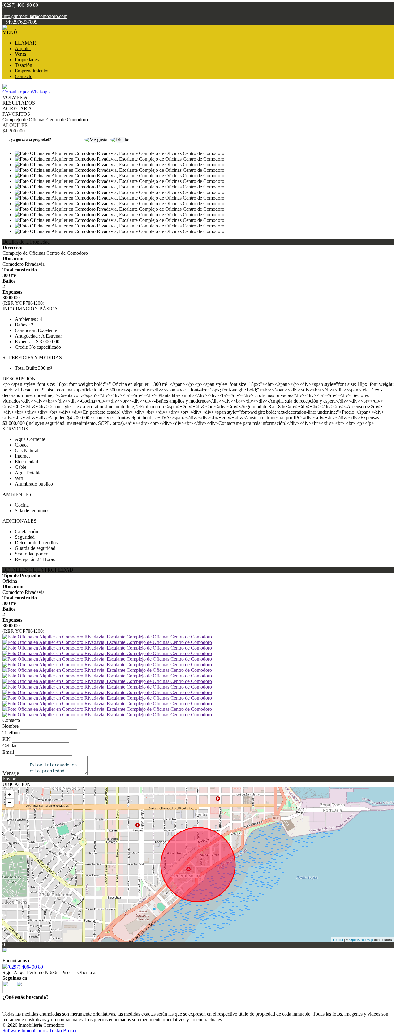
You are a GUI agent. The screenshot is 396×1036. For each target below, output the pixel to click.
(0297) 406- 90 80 (25, 966)
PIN (6, 739)
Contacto (23, 76)
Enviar (8, 778)
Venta (20, 54)
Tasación (23, 65)
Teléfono (11, 732)
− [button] (9, 802)
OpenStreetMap (361, 939)
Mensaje (10, 773)
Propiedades (27, 59)
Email (8, 752)
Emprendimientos (32, 70)
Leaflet (338, 939)
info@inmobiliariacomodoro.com (34, 16)
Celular (9, 745)
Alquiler (23, 48)
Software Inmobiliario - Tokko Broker (39, 1030)
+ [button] (9, 794)
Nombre (10, 726)
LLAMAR (25, 42)
